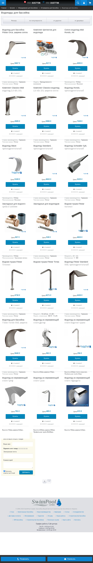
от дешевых (79, 20)
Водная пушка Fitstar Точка (46, 262)
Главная (3, 8)
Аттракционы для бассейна (50, 8)
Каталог (12, 8)
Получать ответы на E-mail (9, 472)
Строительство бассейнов (35, 520)
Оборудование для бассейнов (28, 8)
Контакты (77, 520)
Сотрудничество (78, 512)
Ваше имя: (7, 444)
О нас (12, 512)
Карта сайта (67, 520)
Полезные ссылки (53, 520)
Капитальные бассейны (25, 512)
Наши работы (60, 516)
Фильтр (14, 20)
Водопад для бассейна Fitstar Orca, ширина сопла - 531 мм (15, 32)
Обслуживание (29, 516)
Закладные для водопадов (46, 204)
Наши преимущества (44, 512)
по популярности (35, 20)
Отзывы (50, 516)
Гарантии (41, 516)
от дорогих (57, 20)
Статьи (67, 512)
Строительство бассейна (77, 516)
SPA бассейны (18, 520)
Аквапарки (57, 512)
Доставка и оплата (15, 516)
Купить (15, 68)
